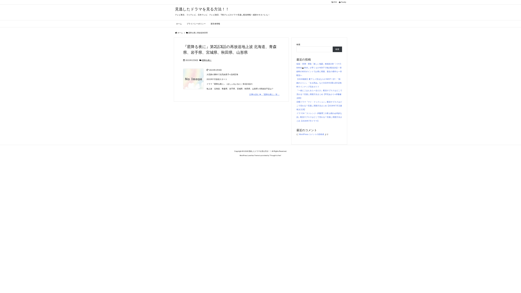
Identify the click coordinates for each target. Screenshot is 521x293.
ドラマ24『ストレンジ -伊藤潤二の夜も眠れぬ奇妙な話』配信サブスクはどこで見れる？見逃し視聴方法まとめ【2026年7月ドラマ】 (319, 117)
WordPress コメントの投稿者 (311, 134)
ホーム (180, 33)
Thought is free (275, 155)
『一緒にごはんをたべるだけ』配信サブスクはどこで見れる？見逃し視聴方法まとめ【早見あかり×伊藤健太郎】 (319, 94)
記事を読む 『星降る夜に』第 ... (264, 94)
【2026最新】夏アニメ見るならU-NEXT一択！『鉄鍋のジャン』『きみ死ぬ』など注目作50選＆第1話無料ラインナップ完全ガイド (319, 83)
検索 (298, 44)
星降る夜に (207, 60)
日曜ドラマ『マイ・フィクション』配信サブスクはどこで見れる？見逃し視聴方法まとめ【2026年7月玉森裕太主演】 (319, 106)
